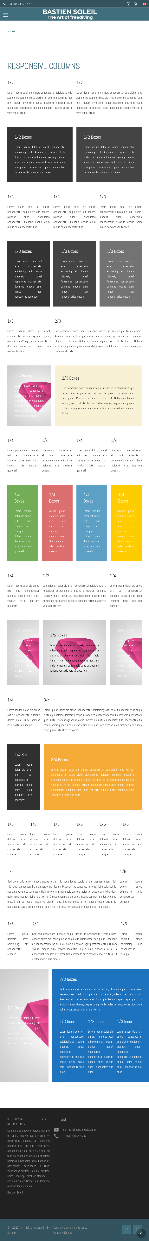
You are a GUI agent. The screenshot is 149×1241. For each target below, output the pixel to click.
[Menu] (6, 15)
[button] (141, 1233)
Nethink (11, 1232)
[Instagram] (128, 3)
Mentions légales (62, 1232)
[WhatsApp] (135, 3)
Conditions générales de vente (70, 1227)
